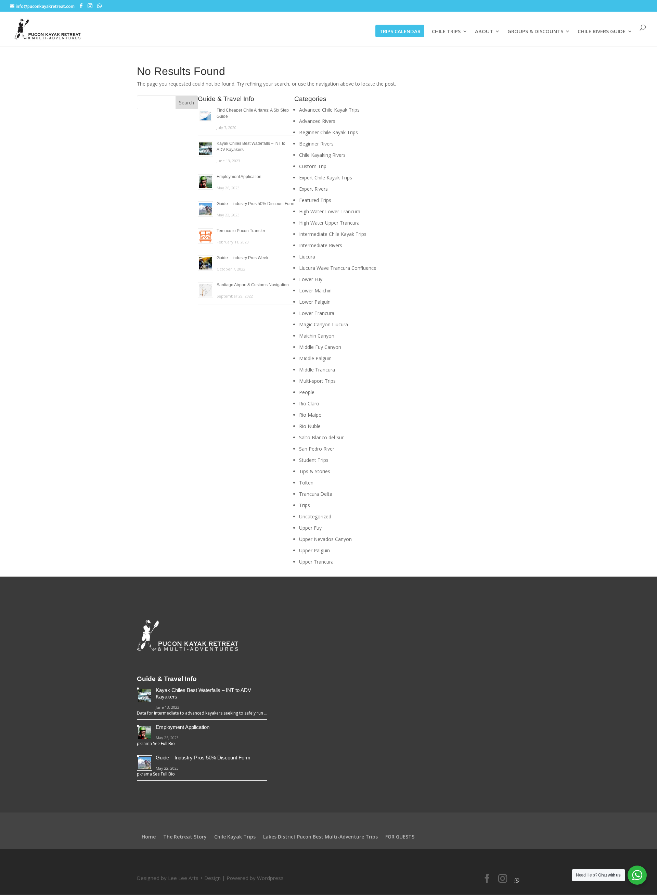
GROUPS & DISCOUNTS (535, 32)
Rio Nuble (310, 426)
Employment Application (239, 176)
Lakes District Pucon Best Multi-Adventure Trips (320, 836)
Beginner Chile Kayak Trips (328, 132)
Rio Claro (309, 403)
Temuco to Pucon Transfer (241, 230)
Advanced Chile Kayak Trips (329, 109)
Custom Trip (312, 166)
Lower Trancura (316, 313)
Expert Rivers (313, 189)
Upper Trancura (316, 561)
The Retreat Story (185, 836)
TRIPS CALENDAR (400, 31)
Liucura (307, 256)
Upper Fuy (310, 528)
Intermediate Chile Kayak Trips (332, 234)
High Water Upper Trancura (329, 222)
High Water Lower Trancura (329, 211)
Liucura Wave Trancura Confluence (337, 268)
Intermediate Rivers (320, 245)
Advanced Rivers (317, 121)
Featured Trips (315, 200)
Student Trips (313, 460)
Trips (304, 505)
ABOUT (484, 32)
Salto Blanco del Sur (321, 437)
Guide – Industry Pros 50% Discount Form (255, 203)
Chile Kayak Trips (235, 836)
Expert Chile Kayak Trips (325, 177)
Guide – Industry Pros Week (242, 257)
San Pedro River (316, 448)
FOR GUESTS (399, 836)
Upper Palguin (314, 550)
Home (149, 836)
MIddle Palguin (315, 358)
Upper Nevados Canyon (325, 539)
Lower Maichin (315, 290)
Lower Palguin (315, 302)
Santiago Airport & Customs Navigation (253, 284)
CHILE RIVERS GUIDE (602, 32)
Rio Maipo (310, 415)
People (306, 392)
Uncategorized (315, 516)
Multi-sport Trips (317, 381)
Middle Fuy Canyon (320, 347)
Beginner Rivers (316, 143)
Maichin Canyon (316, 335)
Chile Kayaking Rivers (322, 155)
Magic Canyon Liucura (323, 324)
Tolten (306, 482)
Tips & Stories (314, 471)
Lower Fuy (310, 279)
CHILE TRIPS (446, 32)
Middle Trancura (317, 369)
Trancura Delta (315, 494)
